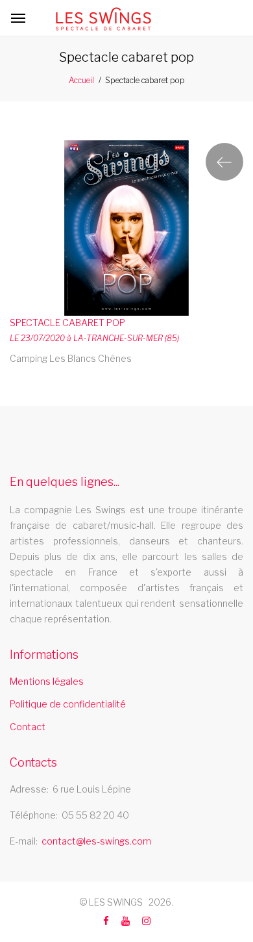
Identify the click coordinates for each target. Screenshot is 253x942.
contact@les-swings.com (96, 841)
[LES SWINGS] (103, 19)
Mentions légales (47, 681)
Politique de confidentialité (68, 703)
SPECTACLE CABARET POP (67, 322)
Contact (27, 726)
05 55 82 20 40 (95, 815)
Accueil (81, 80)
